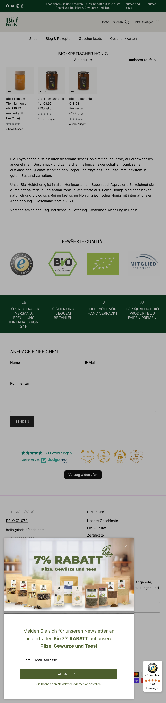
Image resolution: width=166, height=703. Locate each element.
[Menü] (159, 663)
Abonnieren (69, 674)
